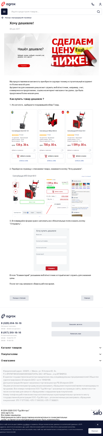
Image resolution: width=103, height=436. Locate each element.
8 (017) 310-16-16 (11, 332)
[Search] (98, 11)
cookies (26, 424)
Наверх (87, 298)
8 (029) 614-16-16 (11, 323)
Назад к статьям (19, 298)
